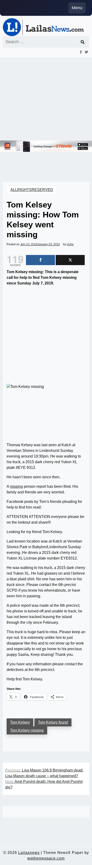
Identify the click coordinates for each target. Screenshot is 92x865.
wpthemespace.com (46, 858)
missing (16, 486)
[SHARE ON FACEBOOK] (40, 260)
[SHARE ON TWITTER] (70, 260)
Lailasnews (29, 853)
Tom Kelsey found (53, 722)
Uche (70, 244)
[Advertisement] (46, 99)
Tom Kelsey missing (27, 730)
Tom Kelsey (20, 722)
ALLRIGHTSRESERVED (31, 190)
